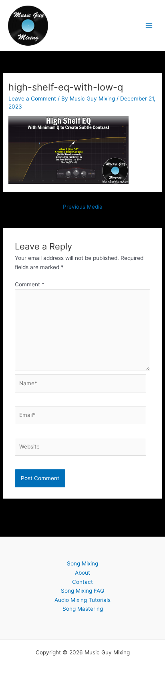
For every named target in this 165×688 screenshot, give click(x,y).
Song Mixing (82, 563)
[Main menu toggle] (149, 25)
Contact (82, 582)
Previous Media (83, 206)
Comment (29, 284)
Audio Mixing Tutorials (82, 600)
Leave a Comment (32, 98)
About (82, 572)
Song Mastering (82, 609)
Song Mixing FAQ (82, 590)
